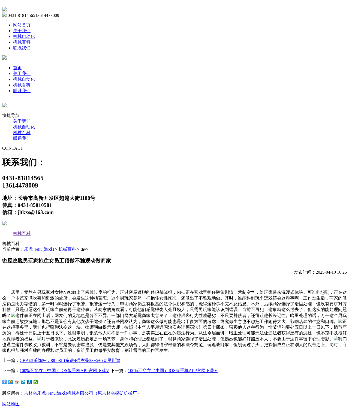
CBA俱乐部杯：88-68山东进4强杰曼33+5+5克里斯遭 (70, 360)
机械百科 (22, 42)
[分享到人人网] (29, 382)
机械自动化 (24, 36)
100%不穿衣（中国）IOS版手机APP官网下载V (64, 370)
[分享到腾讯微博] (23, 382)
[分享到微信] (36, 382)
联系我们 (22, 48)
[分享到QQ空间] (10, 382)
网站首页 (22, 25)
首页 (17, 67)
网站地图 (11, 403)
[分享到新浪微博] (17, 382)
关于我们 (22, 30)
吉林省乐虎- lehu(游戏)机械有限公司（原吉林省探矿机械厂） (82, 393)
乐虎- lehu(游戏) (39, 249)
